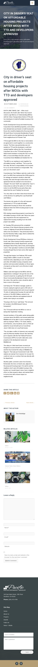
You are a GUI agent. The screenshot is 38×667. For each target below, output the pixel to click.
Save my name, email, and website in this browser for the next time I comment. (17, 554)
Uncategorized (24, 106)
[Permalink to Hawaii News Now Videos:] (19, 457)
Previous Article (9, 402)
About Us (6, 614)
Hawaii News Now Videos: (13, 466)
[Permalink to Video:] (19, 437)
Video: (7, 445)
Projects (6, 617)
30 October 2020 (10, 104)
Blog (9, 39)
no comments (11, 108)
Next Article (30, 402)
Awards (6, 620)
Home (5, 39)
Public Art (6, 622)
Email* (6, 536)
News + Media (8, 625)
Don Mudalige (24, 104)
